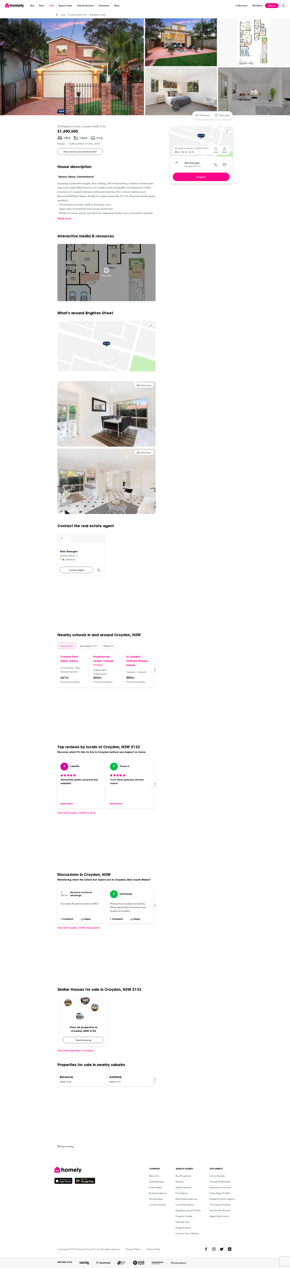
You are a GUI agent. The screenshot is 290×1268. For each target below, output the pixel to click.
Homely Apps (156, 1198)
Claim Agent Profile (219, 1193)
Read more (64, 218)
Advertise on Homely (220, 1187)
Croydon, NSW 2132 (77, 14)
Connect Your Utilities (187, 1233)
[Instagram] (214, 1249)
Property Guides (184, 1216)
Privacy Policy (133, 1249)
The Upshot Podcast (219, 1204)
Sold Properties (183, 1187)
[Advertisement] (106, 604)
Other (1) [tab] (108, 645)
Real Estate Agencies (186, 1198)
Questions (104, 5)
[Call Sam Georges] (99, 570)
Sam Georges (192, 163)
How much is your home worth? (80, 151)
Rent (41, 5)
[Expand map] (150, 325)
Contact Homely (157, 1204)
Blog (116, 5)
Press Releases (156, 1181)
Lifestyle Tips (182, 1221)
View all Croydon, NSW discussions (78, 927)
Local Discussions (185, 1204)
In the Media (155, 1187)
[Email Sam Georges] (224, 164)
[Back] (56, 14)
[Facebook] (206, 1249)
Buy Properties (183, 1175)
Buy (32, 5)
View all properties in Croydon (75, 1050)
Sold (51, 5)
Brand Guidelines (158, 1193)
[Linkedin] (230, 1249)
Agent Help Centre (219, 1216)
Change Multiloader (219, 1181)
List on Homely (217, 1175)
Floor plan (224, 115)
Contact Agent (76, 569)
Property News (183, 1227)
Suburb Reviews (85, 5)
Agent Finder (65, 5)
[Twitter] (222, 1249)
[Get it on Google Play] (85, 1181)
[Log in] (283, 5)
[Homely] (74, 1170)
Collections (242, 5)
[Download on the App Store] (64, 1181)
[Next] (155, 670)
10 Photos (204, 115)
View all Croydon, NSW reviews (76, 812)
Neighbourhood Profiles (188, 1210)
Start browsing (83, 1040)
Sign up (272, 5)
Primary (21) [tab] (66, 645)
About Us (154, 1175)
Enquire (201, 177)
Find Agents (182, 1193)
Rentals (179, 1181)
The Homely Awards (219, 1210)
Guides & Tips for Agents (222, 1198)
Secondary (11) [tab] (88, 645)
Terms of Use (153, 1249)
